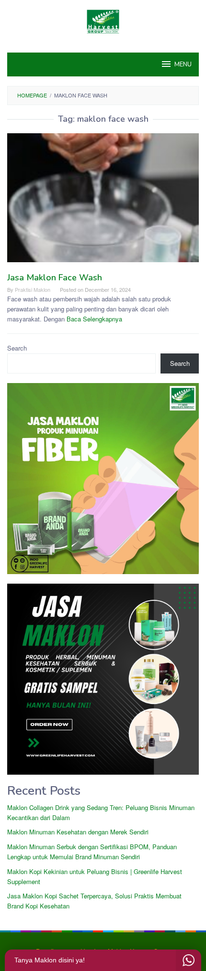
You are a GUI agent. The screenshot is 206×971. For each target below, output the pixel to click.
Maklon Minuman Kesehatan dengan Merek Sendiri (78, 831)
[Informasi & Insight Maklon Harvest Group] (103, 20)
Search (17, 347)
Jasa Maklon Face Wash (54, 277)
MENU (183, 64)
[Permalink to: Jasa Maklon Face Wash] (103, 201)
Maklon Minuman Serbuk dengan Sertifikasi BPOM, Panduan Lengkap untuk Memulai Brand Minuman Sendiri (92, 851)
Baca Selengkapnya (94, 318)
